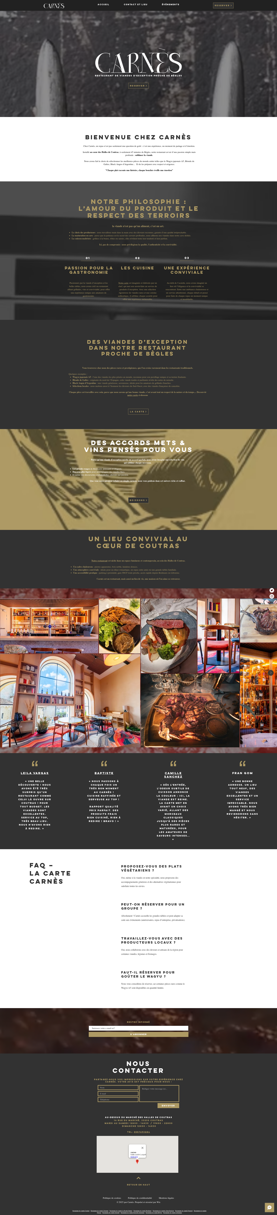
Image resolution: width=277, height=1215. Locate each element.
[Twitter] (271, 590)
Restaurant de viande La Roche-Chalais (121, 1211)
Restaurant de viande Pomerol (184, 1211)
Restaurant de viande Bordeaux (142, 1211)
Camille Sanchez (173, 774)
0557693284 (142, 1132)
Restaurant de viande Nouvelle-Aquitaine (132, 1213)
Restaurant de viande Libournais (172, 1213)
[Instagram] (271, 596)
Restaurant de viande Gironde (110, 1213)
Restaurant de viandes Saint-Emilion (163, 1211)
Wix (158, 1202)
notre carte (132, 395)
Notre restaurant (99, 560)
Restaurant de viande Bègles (154, 1213)
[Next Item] (271, 673)
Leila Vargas (35, 773)
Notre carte (123, 282)
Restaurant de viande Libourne (99, 1211)
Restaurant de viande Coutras (81, 1211)
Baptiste (104, 773)
